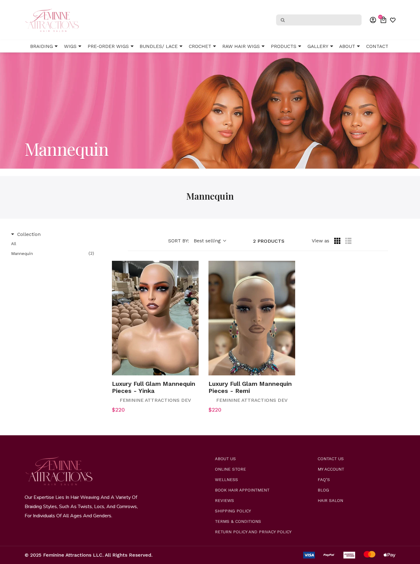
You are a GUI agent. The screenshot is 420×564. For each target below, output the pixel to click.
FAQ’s (324, 479)
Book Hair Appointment (242, 490)
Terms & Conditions (238, 521)
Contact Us (331, 458)
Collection (29, 234)
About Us (225, 458)
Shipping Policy (233, 511)
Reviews (224, 500)
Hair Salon (330, 500)
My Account (331, 469)
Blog (323, 490)
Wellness (226, 479)
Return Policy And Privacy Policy (253, 532)
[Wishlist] (392, 20)
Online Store (230, 469)
